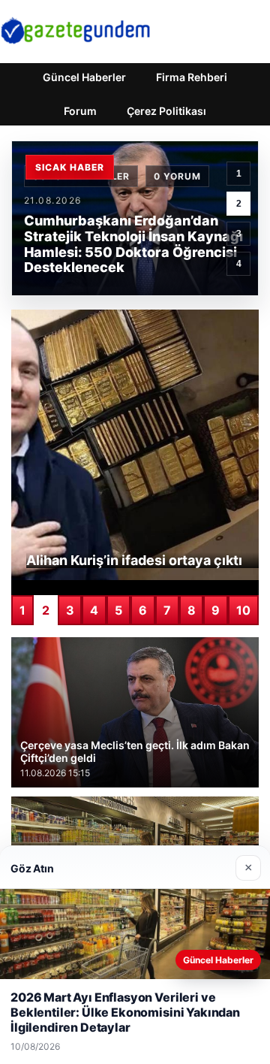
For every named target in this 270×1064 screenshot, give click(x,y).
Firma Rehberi (191, 77)
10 (243, 610)
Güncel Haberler (84, 77)
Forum (80, 110)
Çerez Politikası (166, 110)
